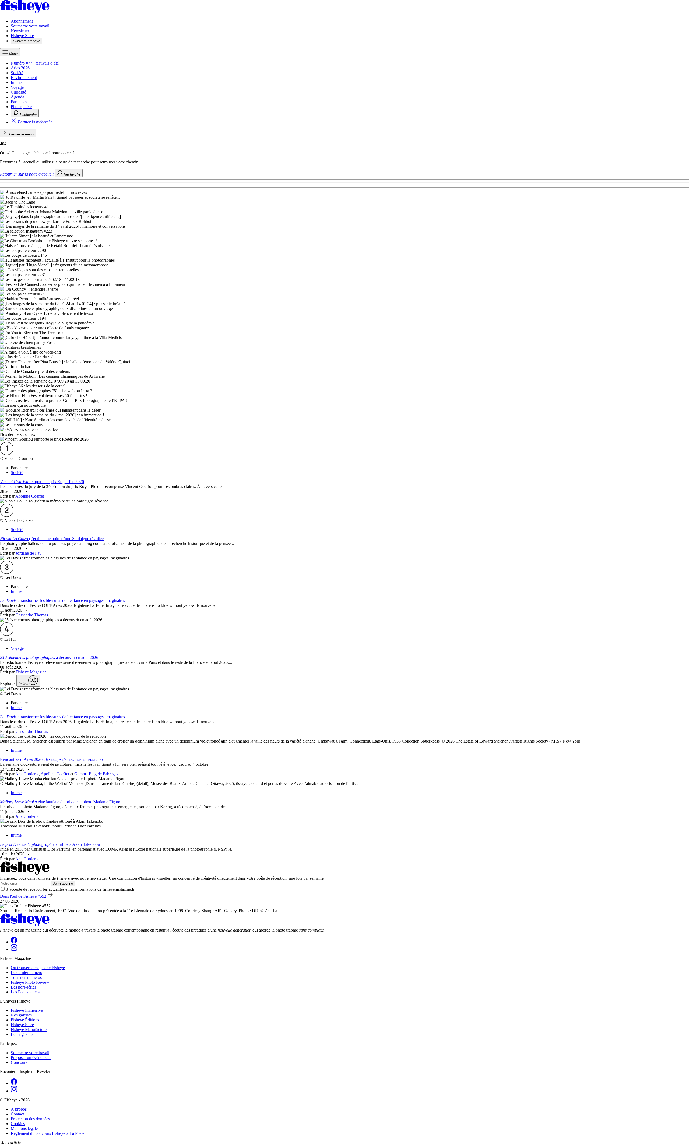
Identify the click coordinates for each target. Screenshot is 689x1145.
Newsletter (20, 30)
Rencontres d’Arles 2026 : (51, 759)
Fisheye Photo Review (30, 982)
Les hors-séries (23, 987)
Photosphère (21, 106)
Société (17, 72)
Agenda (17, 97)
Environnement (24, 77)
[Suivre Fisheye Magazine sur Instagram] (14, 949)
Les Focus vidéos (25, 992)
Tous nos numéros (26, 977)
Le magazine (22, 1034)
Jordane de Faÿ (28, 553)
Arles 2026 (20, 68)
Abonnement (22, 21)
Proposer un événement (31, 1057)
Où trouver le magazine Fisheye (38, 967)
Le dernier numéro (26, 972)
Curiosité (18, 92)
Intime (16, 82)
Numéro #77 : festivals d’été (35, 63)
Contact (17, 1114)
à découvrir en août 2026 (49, 657)
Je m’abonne (63, 884)
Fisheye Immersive (27, 1010)
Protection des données (30, 1119)
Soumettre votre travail (30, 26)
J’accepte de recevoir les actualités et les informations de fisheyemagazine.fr (70, 889)
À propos (19, 1109)
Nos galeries (21, 1015)
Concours (19, 1062)
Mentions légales (25, 1128)
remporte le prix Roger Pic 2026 (42, 481)
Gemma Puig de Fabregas (96, 774)
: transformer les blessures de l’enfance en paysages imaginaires (62, 600)
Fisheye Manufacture (29, 1029)
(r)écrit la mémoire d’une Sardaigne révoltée (52, 538)
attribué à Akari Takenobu (50, 844)
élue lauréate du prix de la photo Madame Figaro (60, 802)
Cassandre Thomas (32, 615)
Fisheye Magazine (31, 672)
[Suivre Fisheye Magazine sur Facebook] (14, 942)
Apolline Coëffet (29, 496)
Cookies (18, 1123)
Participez (19, 101)
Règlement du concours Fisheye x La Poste (47, 1133)
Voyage (17, 87)
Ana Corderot (27, 774)
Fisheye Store (22, 35)
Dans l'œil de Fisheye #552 (23, 896)
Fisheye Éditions (25, 1020)
